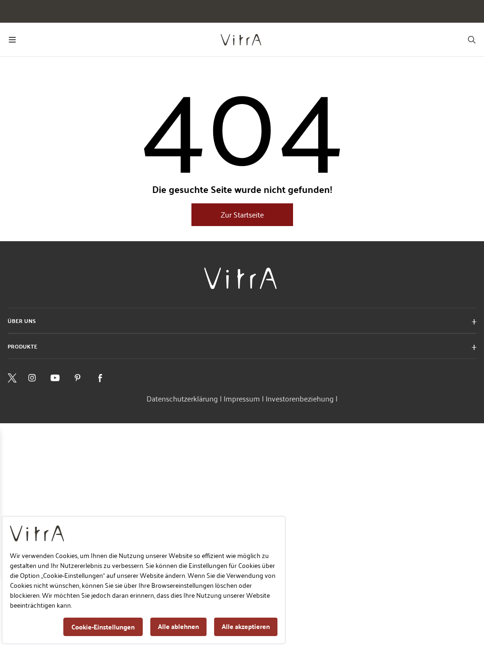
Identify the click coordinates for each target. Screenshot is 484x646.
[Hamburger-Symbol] (12, 39)
